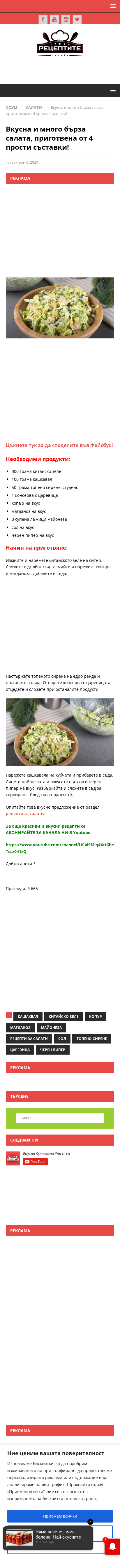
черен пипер (52, 1049)
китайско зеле (64, 1016)
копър (95, 1016)
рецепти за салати (25, 813)
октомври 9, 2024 (22, 162)
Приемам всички (60, 1516)
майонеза (51, 1027)
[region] (60, 1501)
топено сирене (92, 1038)
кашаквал (28, 1016)
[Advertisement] (63, 69)
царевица (20, 1049)
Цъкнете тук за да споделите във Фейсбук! (59, 445)
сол (62, 1038)
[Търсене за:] (60, 1118)
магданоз (20, 1027)
